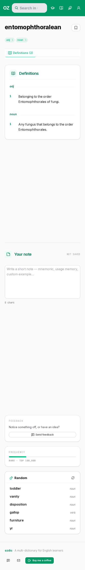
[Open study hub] (52, 8)
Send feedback (45, 434)
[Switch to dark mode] (60, 560)
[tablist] (42, 53)
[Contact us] (18, 560)
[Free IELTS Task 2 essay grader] (70, 8)
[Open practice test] (61, 8)
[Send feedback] (8, 560)
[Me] (79, 8)
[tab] (20, 53)
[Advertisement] (42, 190)
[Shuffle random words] (73, 477)
